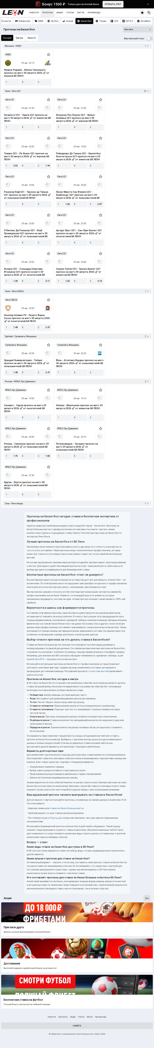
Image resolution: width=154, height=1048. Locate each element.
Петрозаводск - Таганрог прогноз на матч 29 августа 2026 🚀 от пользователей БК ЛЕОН (77, 446)
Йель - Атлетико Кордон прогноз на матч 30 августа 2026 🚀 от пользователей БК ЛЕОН (80, 363)
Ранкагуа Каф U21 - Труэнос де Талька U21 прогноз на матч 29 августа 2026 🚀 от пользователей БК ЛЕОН (27, 195)
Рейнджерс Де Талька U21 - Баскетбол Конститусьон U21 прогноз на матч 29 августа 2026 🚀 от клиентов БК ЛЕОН (78, 156)
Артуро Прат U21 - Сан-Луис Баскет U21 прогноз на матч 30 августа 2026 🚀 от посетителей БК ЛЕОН (79, 233)
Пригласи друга (14, 927)
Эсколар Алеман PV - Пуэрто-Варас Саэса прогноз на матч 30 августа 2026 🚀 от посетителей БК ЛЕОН (27, 318)
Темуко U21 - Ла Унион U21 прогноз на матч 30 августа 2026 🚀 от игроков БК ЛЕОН (26, 156)
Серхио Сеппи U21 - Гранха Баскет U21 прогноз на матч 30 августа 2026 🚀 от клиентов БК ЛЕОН (78, 272)
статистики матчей (98, 671)
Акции (59, 13)
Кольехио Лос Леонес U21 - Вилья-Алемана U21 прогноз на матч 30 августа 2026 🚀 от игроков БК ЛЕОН (77, 118)
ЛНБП (8, 54)
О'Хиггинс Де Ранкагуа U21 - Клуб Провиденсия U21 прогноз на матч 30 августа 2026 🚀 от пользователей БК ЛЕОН (26, 233)
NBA (57, 655)
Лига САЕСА (11, 300)
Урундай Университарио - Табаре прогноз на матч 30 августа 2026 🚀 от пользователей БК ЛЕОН (26, 363)
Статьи (70, 13)
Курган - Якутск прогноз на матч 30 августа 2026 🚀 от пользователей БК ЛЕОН (26, 485)
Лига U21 (9, 99)
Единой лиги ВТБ (35, 659)
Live (47, 813)
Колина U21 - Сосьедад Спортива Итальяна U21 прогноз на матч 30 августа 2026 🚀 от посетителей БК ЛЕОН (24, 272)
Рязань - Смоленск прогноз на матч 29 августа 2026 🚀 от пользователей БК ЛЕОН (26, 446)
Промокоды (94, 13)
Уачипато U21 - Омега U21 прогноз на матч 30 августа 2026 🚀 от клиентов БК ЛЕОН (27, 118)
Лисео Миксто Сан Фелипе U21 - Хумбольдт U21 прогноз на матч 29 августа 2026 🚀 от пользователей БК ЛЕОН (78, 195)
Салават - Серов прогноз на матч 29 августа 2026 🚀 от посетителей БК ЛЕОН (25, 408)
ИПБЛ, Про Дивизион (15, 390)
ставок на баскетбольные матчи (66, 808)
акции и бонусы (49, 818)
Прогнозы (47, 13)
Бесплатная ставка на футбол (23, 999)
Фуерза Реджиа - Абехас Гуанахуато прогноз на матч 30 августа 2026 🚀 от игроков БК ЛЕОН (26, 73)
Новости (34, 13)
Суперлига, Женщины (16, 345)
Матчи (80, 13)
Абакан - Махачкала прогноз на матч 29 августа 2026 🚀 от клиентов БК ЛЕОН (79, 407)
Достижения (12, 963)
